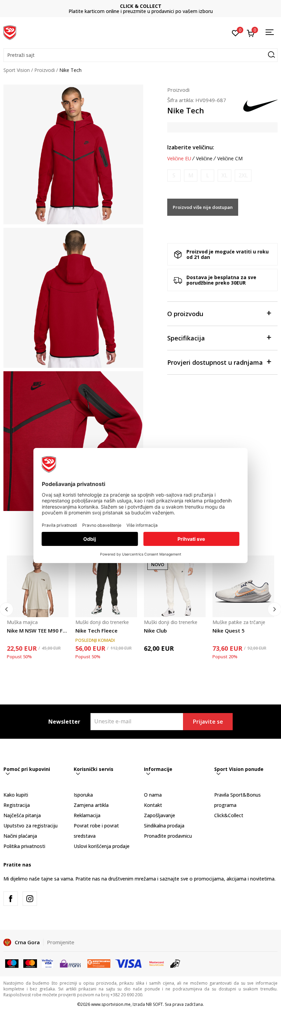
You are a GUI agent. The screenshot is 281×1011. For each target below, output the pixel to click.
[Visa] (47, 963)
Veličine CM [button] (230, 158)
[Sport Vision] (9, 32)
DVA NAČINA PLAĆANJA (140, 6)
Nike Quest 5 (228, 630)
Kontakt (153, 805)
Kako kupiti (15, 794)
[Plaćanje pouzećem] (175, 963)
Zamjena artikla (91, 805)
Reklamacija (87, 815)
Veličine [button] (204, 158)
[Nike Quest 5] (243, 586)
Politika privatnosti (24, 846)
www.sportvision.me (111, 1004)
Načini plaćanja (20, 836)
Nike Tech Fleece (96, 630)
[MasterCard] (156, 963)
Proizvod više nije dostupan (203, 207)
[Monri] (70, 963)
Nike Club (155, 630)
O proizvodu (185, 314)
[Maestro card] (12, 963)
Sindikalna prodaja (164, 825)
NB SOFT (154, 1004)
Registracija (16, 805)
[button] (140, 55)
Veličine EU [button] (179, 158)
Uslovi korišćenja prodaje (102, 846)
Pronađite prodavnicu (168, 836)
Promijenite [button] (60, 942)
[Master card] (30, 963)
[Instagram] (30, 899)
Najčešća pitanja (22, 815)
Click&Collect (228, 815)
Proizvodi (44, 70)
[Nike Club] (175, 586)
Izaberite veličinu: (190, 147)
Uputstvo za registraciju (30, 825)
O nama (153, 794)
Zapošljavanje (159, 815)
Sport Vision (16, 70)
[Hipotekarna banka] (98, 963)
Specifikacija (186, 338)
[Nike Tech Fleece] (106, 586)
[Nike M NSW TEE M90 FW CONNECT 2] (38, 586)
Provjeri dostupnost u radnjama (215, 362)
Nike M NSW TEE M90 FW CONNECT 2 (38, 630)
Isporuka (83, 794)
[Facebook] (10, 899)
